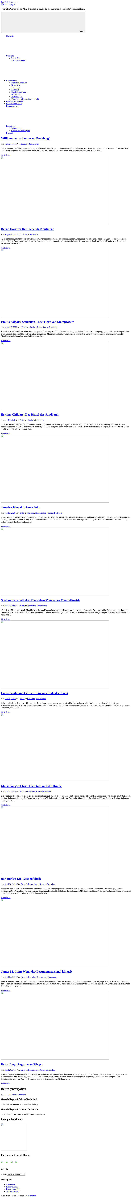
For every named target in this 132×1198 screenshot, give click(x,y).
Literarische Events (14, 104)
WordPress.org (12, 1191)
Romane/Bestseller (19, 83)
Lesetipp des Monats (14, 101)
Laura (23, 144)
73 (9, 1094)
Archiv (4, 1174)
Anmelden (10, 1184)
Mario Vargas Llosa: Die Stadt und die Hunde (31, 786)
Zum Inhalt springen (9, 2)
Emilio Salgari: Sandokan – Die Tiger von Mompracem (37, 321)
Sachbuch (34, 234)
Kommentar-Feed (13, 1189)
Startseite (10, 36)
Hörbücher (15, 94)
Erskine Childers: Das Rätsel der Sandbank (29, 414)
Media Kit (15, 58)
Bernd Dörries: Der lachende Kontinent (27, 229)
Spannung (15, 87)
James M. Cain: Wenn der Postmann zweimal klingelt (36, 971)
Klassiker (15, 90)
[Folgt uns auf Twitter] (8, 1163)
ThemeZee (31, 1196)
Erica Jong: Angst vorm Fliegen (22, 1064)
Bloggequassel (12, 106)
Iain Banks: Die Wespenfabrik (21, 878)
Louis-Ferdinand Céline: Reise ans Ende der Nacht (34, 693)
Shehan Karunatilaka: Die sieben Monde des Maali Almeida (40, 600)
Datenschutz (16, 128)
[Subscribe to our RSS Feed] (13, 1163)
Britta (25, 234)
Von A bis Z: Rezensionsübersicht (25, 99)
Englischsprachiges (19, 92)
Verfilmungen (16, 97)
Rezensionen (11, 80)
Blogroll (9, 133)
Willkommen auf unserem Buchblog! (25, 138)
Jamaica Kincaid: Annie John (20, 507)
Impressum (10, 126)
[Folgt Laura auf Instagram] (17, 1163)
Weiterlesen (5, 155)
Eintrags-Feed (12, 1187)
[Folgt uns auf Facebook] (3, 1163)
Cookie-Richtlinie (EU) (20, 130)
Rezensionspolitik (18, 60)
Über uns (10, 56)
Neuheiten (15, 85)
